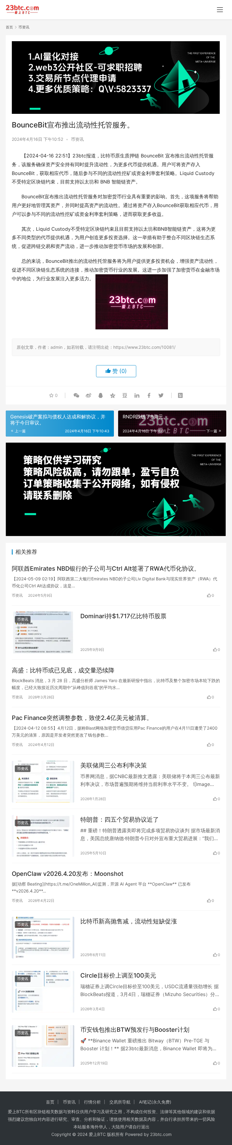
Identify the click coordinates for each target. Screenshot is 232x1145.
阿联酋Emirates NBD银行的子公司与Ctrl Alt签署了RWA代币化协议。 (106, 568)
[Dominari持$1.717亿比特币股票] (43, 632)
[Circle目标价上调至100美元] (43, 992)
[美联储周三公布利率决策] (43, 782)
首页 (9, 27)
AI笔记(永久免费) (155, 1101)
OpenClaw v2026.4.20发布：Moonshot (67, 873)
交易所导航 (119, 1101)
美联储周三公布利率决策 (113, 765)
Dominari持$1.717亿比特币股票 (123, 616)
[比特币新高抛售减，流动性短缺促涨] (43, 938)
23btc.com (161, 1134)
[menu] (220, 9)
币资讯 (77, 139)
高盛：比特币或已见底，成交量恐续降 (63, 670)
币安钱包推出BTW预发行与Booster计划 (134, 1029)
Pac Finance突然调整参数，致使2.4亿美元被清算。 (82, 717)
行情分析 (92, 1101)
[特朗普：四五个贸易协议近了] (43, 836)
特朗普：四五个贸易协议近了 (119, 819)
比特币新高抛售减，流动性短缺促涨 (128, 921)
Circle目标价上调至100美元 (118, 975)
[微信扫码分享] (76, 395)
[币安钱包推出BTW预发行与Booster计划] (43, 1046)
